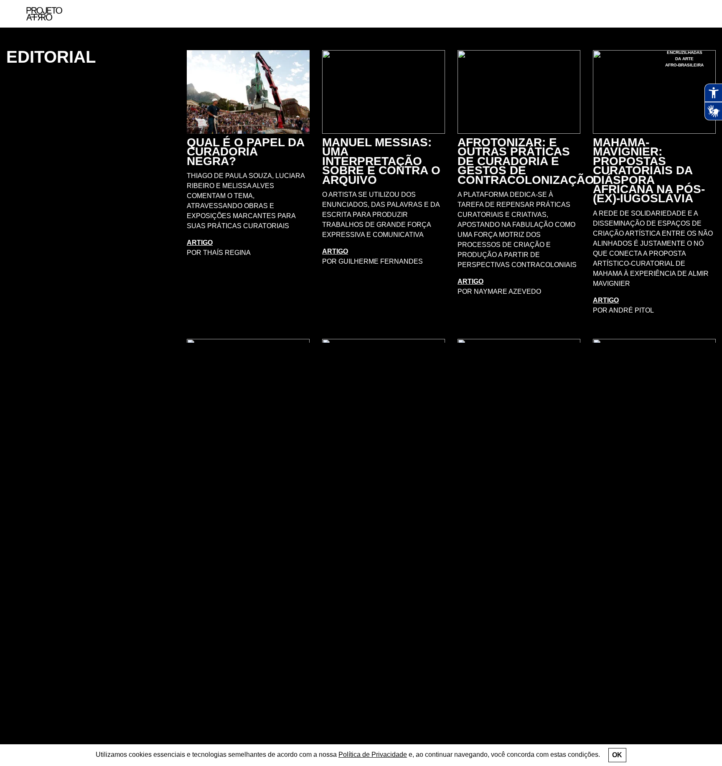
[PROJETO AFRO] (44, 13)
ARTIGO (200, 242)
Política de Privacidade (372, 754)
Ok (617, 754)
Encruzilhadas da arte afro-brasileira (684, 58)
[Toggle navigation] (695, 14)
